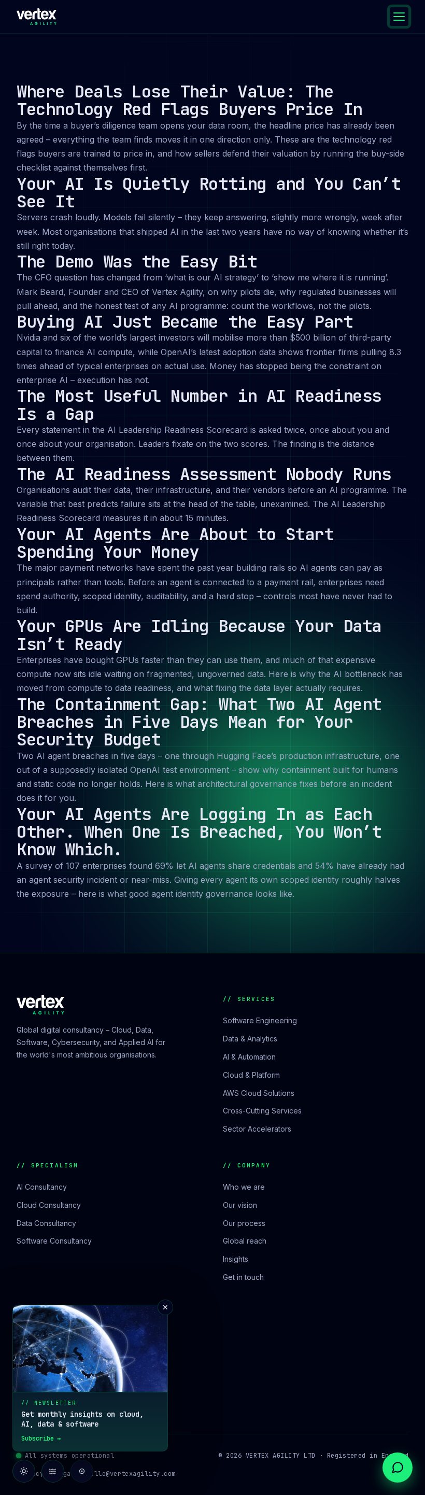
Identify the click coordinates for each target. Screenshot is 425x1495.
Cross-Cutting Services (262, 1110)
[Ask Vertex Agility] (397, 1467)
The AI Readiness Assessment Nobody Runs (204, 474)
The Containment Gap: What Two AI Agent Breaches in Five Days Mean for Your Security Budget (199, 722)
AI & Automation (249, 1056)
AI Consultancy (42, 1186)
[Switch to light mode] (23, 1471)
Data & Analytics (250, 1038)
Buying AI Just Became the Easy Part (184, 322)
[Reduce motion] (52, 1471)
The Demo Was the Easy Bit (137, 261)
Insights (235, 1258)
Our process (244, 1223)
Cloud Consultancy (49, 1205)
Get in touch (243, 1277)
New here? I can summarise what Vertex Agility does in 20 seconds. (330, 1433)
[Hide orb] (81, 1471)
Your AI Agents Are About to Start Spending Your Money (175, 543)
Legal (65, 1474)
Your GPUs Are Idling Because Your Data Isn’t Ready (199, 635)
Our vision (240, 1205)
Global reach (244, 1240)
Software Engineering (260, 1020)
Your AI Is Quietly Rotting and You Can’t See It (209, 193)
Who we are (244, 1186)
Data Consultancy (46, 1223)
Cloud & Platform (251, 1074)
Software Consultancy (54, 1240)
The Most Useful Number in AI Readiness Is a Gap (199, 405)
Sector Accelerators (257, 1128)
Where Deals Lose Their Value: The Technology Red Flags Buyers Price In (189, 100)
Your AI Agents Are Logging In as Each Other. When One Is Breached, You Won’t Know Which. (199, 832)
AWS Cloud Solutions (258, 1093)
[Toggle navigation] (399, 16)
